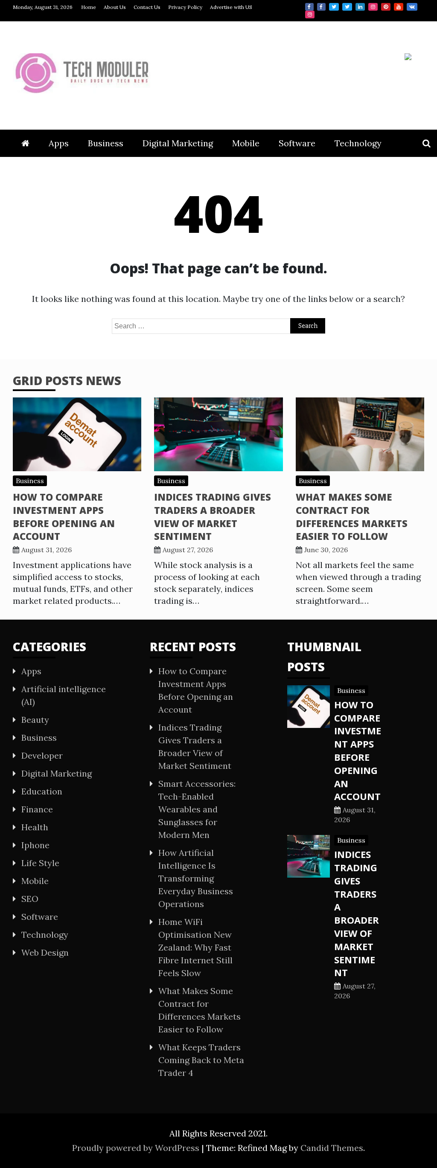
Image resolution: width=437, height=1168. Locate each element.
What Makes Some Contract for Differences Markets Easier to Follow (352, 516)
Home (88, 7)
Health (34, 827)
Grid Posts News (67, 380)
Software (297, 143)
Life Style (40, 863)
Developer (42, 755)
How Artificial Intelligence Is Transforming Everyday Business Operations (195, 878)
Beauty (35, 719)
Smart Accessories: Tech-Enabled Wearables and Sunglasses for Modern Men (197, 809)
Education (41, 791)
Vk (412, 7)
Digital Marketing (178, 143)
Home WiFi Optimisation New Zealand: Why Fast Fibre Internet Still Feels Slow (195, 947)
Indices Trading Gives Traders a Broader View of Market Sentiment (212, 516)
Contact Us (147, 7)
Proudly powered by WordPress (136, 1147)
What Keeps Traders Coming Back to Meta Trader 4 (201, 1060)
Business (105, 143)
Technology (358, 143)
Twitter (334, 7)
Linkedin (360, 7)
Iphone (35, 845)
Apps (59, 143)
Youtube (398, 7)
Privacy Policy (185, 7)
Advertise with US (231, 7)
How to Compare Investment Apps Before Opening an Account (64, 516)
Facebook (309, 7)
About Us (115, 7)
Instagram (373, 7)
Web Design (45, 952)
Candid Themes (331, 1147)
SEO (29, 898)
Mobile (245, 143)
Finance (37, 809)
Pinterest (385, 7)
